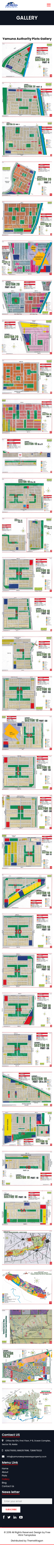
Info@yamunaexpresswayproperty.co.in (26, 1456)
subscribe (11, 1509)
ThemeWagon (35, 1540)
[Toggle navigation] (48, 5)
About (5, 1472)
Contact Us (8, 1486)
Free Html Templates (34, 1534)
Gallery (6, 1479)
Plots (4, 1475)
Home (5, 1468)
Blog (4, 1482)
